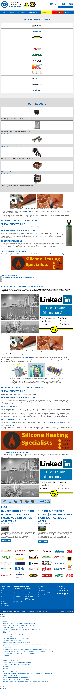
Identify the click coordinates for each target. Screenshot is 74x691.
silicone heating (26, 211)
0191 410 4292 (65, 588)
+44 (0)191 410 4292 (64, 4)
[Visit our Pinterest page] (67, 593)
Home (5, 12)
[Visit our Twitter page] (57, 593)
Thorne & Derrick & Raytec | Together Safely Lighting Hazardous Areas (55, 516)
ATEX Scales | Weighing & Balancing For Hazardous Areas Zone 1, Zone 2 (22, 629)
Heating (27, 594)
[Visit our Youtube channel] (65, 593)
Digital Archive (5, 605)
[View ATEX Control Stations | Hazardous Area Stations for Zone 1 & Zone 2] (37, 179)
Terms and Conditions (6, 611)
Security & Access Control (10, 675)
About (12, 12)
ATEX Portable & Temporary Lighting (13, 627)
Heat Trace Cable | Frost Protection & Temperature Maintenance (20, 653)
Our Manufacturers (37, 19)
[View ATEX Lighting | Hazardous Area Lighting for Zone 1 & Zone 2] (37, 125)
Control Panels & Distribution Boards (13, 635)
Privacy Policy (16, 611)
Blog (60, 12)
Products (20, 12)
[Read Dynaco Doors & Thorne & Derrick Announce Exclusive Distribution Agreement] (18, 528)
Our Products (37, 103)
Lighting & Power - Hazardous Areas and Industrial (16, 664)
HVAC (14, 598)
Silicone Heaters (29, 596)
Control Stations (7, 636)
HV (54, 12)
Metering (27, 592)
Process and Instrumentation (29, 589)
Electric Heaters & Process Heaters (12, 640)
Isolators (5, 659)
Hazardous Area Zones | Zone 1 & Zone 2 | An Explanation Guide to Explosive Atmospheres (28, 651)
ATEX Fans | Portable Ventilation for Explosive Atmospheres (19, 623)
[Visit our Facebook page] (60, 593)
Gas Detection (17, 594)
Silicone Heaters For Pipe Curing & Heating (13, 280)
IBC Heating (16, 596)
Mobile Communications (29, 598)
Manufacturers (33, 12)
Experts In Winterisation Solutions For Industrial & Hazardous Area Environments (25, 644)
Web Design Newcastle (34, 611)
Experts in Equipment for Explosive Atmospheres (16, 642)
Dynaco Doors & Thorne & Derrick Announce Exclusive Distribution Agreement (17, 516)
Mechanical (16, 588)
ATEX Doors (6, 622)
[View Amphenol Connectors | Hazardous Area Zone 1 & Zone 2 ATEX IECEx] (37, 31)
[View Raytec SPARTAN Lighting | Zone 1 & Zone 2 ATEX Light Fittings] (37, 49)
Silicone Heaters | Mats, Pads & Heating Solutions (16, 677)
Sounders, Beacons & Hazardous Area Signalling (16, 679)
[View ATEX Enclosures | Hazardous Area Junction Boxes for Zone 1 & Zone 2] (37, 166)
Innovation (46, 12)
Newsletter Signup (65, 7)
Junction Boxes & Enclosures (10, 661)
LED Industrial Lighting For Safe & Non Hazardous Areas (18, 662)
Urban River (44, 611)
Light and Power (17, 592)
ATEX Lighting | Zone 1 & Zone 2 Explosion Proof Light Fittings (19, 625)
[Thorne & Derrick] (18, 4)
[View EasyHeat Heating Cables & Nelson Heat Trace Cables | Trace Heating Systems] (37, 90)
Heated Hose (6, 655)
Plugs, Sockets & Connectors (11, 672)
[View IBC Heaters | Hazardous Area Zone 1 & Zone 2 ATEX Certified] (37, 112)
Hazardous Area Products (17, 602)
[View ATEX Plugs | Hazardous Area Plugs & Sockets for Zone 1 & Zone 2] (37, 152)
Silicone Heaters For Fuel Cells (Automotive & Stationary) (17, 277)
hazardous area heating (57, 422)
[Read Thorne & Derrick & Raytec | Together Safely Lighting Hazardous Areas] (55, 528)
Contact (68, 12)
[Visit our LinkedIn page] (62, 593)
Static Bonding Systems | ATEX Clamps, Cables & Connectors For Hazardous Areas (25, 681)
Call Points (6, 633)
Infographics (4, 603)
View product (4, 120)
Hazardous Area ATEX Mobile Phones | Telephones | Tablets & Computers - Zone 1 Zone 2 (27, 649)
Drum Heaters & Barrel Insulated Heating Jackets (16, 638)
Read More (6, 540)
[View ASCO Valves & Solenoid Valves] (37, 55)
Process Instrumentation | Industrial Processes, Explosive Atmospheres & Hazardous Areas (28, 673)
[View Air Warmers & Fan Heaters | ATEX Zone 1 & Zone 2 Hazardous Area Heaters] (37, 139)
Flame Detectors (7, 646)
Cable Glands (6, 631)
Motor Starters (7, 670)
